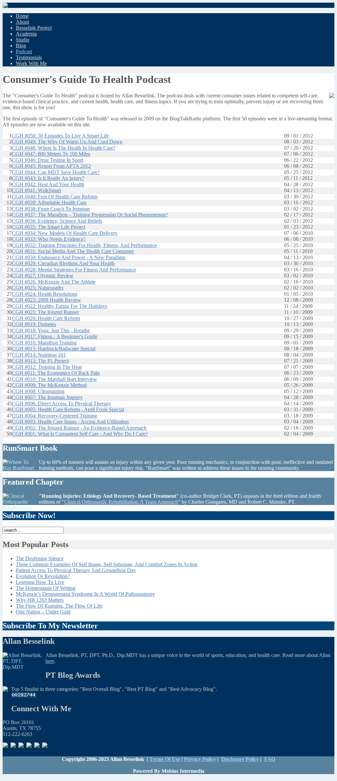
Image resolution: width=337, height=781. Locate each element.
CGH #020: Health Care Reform (46, 318)
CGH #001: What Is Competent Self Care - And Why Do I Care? (80, 434)
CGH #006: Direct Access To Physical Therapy (61, 403)
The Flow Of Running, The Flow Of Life (59, 606)
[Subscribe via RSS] (5, 746)
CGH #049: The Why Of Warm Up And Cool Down (67, 141)
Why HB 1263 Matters (40, 600)
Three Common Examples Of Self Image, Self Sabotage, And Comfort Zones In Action (106, 564)
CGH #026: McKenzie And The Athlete (53, 282)
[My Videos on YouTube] (44, 746)
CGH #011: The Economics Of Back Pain (56, 373)
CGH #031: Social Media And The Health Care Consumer (73, 251)
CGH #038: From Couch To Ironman (51, 209)
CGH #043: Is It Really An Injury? (48, 178)
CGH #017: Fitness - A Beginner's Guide (54, 336)
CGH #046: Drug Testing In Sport (47, 160)
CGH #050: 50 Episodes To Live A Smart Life (60, 136)
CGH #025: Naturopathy (38, 287)
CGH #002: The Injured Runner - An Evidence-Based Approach (79, 428)
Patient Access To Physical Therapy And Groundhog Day (76, 570)
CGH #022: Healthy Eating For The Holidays (59, 306)
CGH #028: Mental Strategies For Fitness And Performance (74, 269)
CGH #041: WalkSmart (36, 190)
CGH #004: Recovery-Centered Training (54, 415)
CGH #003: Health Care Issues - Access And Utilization (70, 421)
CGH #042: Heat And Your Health (48, 184)
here (49, 661)
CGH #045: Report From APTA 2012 (51, 166)
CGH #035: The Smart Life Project (48, 227)
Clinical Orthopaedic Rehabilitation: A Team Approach (121, 502)
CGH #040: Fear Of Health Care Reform (54, 196)
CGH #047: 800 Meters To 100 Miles (51, 154)
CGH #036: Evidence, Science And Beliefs (57, 221)
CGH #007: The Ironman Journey (47, 397)
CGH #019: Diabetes (34, 324)
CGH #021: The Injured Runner (45, 312)
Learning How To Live (40, 582)
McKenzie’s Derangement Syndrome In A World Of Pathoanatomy (85, 594)
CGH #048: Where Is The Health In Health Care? (64, 148)
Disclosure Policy (240, 759)
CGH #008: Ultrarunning (38, 391)
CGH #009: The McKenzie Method (49, 385)
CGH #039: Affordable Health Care (49, 202)
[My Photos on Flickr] (36, 746)
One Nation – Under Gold (43, 612)
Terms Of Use (164, 759)
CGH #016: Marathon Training (44, 342)
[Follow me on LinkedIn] (21, 746)
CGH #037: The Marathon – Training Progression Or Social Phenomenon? (90, 214)
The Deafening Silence (40, 558)
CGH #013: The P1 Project (40, 361)
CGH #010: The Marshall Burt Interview (54, 379)
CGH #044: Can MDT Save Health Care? (56, 172)
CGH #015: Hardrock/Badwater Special (53, 348)
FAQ (269, 759)
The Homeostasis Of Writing (45, 588)
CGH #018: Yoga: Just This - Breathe (51, 330)
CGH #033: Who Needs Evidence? (49, 239)
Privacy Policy (200, 759)
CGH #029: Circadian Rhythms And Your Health (63, 263)
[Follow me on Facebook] (13, 746)
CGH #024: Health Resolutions (44, 294)
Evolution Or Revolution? (43, 576)
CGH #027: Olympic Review (42, 275)
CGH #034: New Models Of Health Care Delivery (64, 233)
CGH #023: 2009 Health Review (46, 300)
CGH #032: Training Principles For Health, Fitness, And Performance (84, 245)
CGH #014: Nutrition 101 (39, 355)
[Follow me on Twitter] (29, 746)
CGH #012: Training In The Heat (47, 367)
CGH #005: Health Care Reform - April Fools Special (68, 409)
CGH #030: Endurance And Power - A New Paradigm (68, 257)
